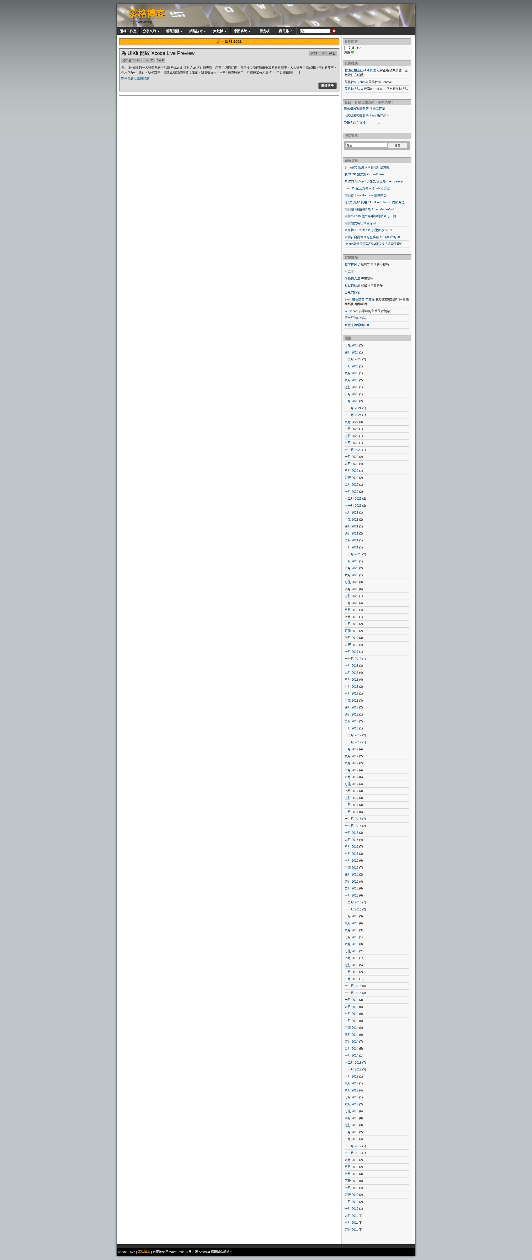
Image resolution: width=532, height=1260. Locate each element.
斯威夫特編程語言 (357, 325)
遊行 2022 (351, 477)
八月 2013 (351, 1090)
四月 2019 (351, 637)
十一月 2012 (353, 1153)
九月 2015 (351, 923)
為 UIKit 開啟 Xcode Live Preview (158, 53)
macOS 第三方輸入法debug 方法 (367, 188)
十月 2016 (351, 832)
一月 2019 (351, 651)
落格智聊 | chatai (356, 82)
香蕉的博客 (352, 292)
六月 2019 (351, 624)
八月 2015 (351, 930)
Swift (160, 60)
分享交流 (149, 31)
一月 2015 (351, 979)
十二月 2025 (353, 359)
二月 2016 (351, 888)
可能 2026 (351, 345)
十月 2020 (351, 561)
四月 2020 (351, 589)
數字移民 (351, 264)
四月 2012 (351, 1188)
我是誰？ (285, 31)
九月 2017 (351, 756)
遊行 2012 (351, 1194)
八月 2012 (351, 1167)
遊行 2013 (351, 1125)
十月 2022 (351, 456)
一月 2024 (351, 429)
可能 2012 (351, 1180)
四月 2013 (351, 1118)
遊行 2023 (351, 436)
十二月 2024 (353, 408)
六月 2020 (351, 575)
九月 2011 (351, 1215)
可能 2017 (351, 784)
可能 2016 (351, 867)
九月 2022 (351, 464)
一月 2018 (351, 728)
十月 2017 (351, 749)
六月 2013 (351, 1104)
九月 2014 (351, 1007)
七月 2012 (351, 1174)
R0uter (136, 60)
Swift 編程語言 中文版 (360, 299)
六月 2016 (351, 860)
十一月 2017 (353, 742)
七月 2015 (351, 937)
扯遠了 (349, 271)
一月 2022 (351, 491)
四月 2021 (351, 526)
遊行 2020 (351, 596)
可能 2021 (351, 519)
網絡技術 (196, 31)
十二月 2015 (353, 902)
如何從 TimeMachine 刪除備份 (365, 195)
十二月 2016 (353, 818)
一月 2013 (351, 1139)
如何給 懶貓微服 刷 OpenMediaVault (369, 209)
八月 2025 (351, 380)
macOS (149, 60)
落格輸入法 (352, 278)
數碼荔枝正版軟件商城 (360, 70)
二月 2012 (351, 1201)
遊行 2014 (351, 1041)
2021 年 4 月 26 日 (323, 53)
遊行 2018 (351, 714)
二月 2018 (351, 721)
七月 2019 (351, 617)
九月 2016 (351, 839)
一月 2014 (351, 1055)
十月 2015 (351, 916)
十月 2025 (351, 366)
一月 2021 (351, 547)
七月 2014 (351, 1013)
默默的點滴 (352, 285)
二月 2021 (351, 540)
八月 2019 (351, 610)
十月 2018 (351, 665)
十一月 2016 (353, 826)
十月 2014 (351, 999)
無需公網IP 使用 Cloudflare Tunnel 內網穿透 (375, 202)
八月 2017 (351, 763)
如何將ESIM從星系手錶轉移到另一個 (370, 216)
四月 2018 (351, 707)
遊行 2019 (351, 645)
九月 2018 (351, 672)
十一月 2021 (353, 505)
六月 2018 (351, 693)
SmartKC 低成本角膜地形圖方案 (367, 167)
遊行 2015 (351, 965)
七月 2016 (351, 853)
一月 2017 (351, 812)
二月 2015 (351, 972)
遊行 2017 (351, 798)
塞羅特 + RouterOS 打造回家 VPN (368, 230)
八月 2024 (351, 422)
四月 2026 (351, 352)
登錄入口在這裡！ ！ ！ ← (362, 122)
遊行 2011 (351, 1229)
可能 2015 (351, 951)
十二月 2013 (353, 1062)
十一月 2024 (353, 415)
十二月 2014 (353, 986)
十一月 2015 (353, 909)
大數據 (218, 31)
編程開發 (172, 31)
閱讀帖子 (327, 85)
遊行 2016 (351, 881)
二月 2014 (351, 1048)
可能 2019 (351, 631)
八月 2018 (351, 679)
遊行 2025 (351, 387)
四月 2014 (351, 1034)
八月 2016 (351, 846)
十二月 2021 (353, 498)
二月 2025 (351, 394)
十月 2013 (351, 1076)
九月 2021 (351, 512)
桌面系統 (240, 31)
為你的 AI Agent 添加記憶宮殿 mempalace (374, 181)
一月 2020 (351, 603)
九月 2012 (351, 1160)
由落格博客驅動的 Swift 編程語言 (366, 115)
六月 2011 (351, 1222)
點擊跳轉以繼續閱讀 (135, 78)
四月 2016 (351, 874)
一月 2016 (351, 895)
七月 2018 (351, 686)
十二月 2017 (353, 735)
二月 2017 (351, 805)
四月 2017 (351, 791)
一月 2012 (351, 1208)
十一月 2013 (353, 1069)
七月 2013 (351, 1097)
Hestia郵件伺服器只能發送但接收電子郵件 (374, 244)
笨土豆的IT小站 (355, 318)
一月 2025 (351, 401)
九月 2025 (351, 373)
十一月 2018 (353, 658)
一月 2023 (351, 443)
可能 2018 (351, 700)
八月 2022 (351, 470)
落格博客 (146, 14)
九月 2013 (351, 1083)
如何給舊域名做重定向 (360, 223)
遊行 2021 (351, 533)
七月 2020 (351, 568)
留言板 (265, 31)
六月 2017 (351, 777)
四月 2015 (351, 958)
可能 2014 (351, 1027)
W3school (351, 311)
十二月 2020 (353, 554)
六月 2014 (351, 1020)
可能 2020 (351, 582)
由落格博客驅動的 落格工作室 (364, 108)
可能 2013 (351, 1111)
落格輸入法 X (354, 89)
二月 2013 (351, 1132)
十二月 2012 (353, 1146)
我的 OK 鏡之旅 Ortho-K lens (364, 174)
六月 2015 (351, 944)
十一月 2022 (353, 450)
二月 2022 (351, 484)
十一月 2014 (353, 993)
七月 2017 (351, 770)
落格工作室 (128, 31)
